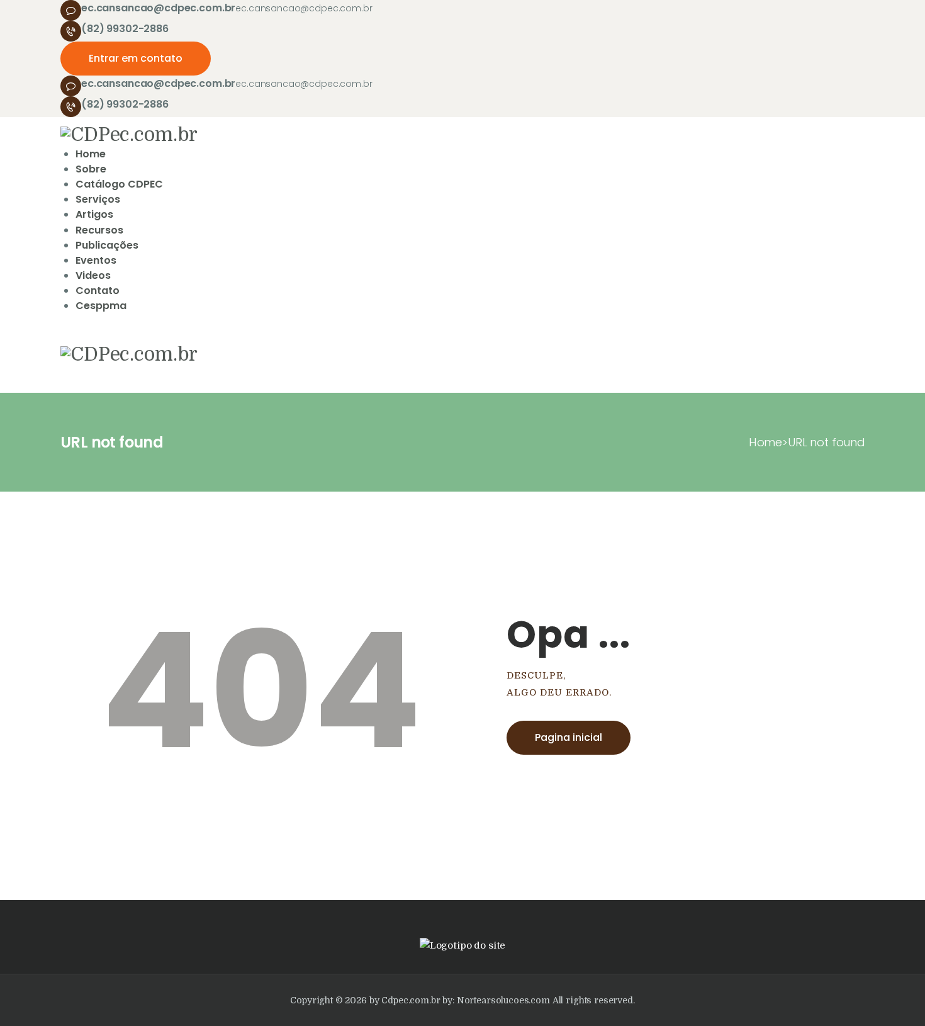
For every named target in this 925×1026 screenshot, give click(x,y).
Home (765, 442)
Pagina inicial (568, 737)
